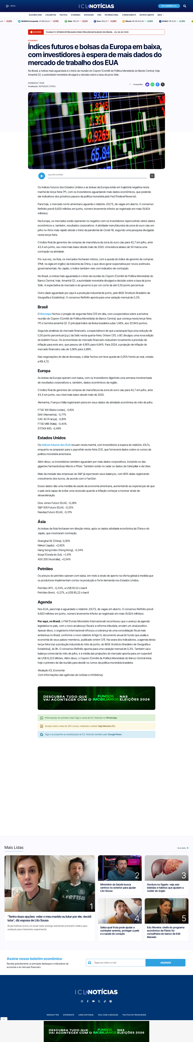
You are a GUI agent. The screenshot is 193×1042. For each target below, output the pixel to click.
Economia (75, 15)
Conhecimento (129, 15)
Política (63, 15)
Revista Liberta (147, 15)
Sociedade (89, 15)
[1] (50, 883)
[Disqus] (96, 783)
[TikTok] (105, 1001)
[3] (166, 867)
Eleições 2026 (35, 15)
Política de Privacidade (134, 1015)
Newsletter (53, 1015)
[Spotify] (110, 1001)
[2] (120, 867)
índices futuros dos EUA (56, 444)
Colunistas (50, 15)
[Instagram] (82, 1001)
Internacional (112, 15)
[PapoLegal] (147, 84)
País (99, 15)
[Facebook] (158, 84)
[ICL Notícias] (96, 6)
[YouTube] (93, 1001)
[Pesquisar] (184, 5)
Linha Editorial (86, 1015)
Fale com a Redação (108, 1015)
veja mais (181, 848)
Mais (160, 15)
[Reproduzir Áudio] (41, 176)
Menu (13, 6)
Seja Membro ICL (169, 6)
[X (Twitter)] (163, 84)
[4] (120, 910)
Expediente (68, 1015)
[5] (166, 910)
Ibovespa (46, 313)
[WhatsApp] (152, 84)
